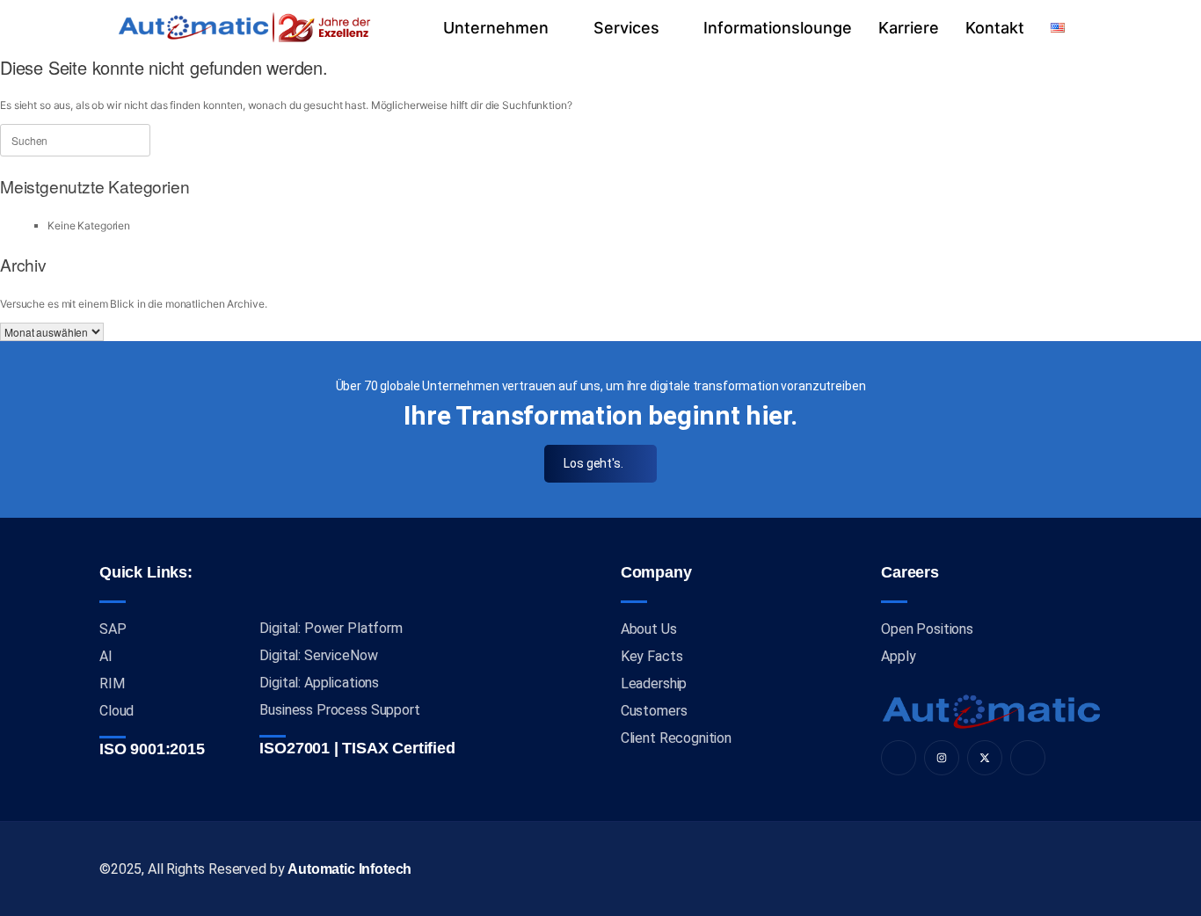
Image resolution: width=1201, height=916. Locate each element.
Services (626, 27)
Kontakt (994, 27)
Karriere (908, 27)
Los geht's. (593, 463)
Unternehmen (496, 27)
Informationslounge (777, 27)
